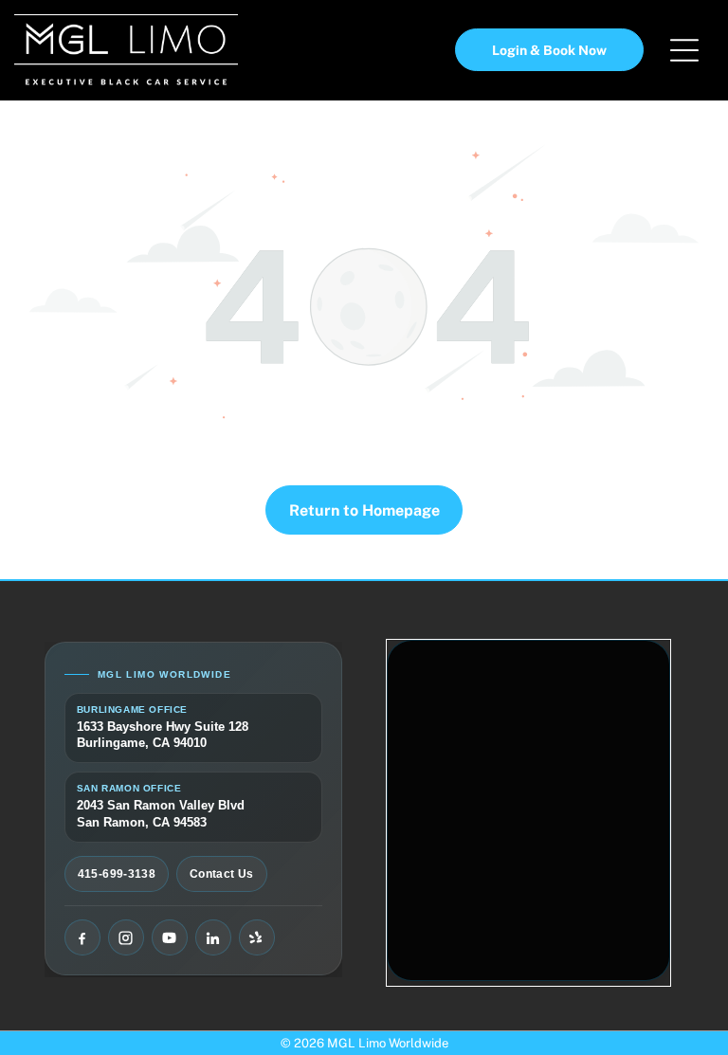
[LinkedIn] (213, 937)
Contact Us (222, 874)
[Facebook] (82, 937)
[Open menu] (684, 50)
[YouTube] (170, 937)
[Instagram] (126, 937)
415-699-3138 (116, 874)
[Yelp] (257, 937)
